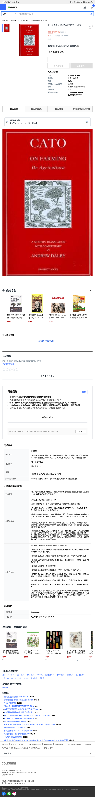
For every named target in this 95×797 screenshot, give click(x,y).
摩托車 (13, 678)
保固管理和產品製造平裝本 (13, 737)
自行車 (26, 678)
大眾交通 (40, 675)
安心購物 (88, 744)
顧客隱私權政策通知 (74, 744)
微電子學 (5, 687)
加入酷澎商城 (35, 747)
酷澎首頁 (5, 20)
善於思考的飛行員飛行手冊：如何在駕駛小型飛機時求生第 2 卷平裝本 (27, 715)
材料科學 (34, 678)
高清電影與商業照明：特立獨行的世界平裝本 (19, 712)
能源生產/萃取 (80, 675)
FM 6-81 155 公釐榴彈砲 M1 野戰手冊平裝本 (19, 718)
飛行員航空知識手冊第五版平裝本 (15, 721)
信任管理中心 (59, 744)
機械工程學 (30, 675)
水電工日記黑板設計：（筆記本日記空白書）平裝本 (21, 709)
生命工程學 (60, 675)
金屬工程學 (20, 675)
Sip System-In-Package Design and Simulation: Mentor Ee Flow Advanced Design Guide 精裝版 (36, 740)
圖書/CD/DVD (15, 20)
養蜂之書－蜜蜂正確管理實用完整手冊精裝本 (19, 706)
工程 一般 (5, 678)
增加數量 (56, 60)
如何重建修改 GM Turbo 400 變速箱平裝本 (18, 731)
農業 (46, 20)
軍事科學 (11, 675)
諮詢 (84, 392)
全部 (4, 14)
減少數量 (56, 58)
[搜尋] (91, 14)
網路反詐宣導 (48, 747)
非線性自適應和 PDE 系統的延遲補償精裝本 (18, 700)
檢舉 (80, 431)
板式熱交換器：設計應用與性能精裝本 (17, 734)
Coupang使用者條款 (34, 744)
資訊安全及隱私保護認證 (19, 747)
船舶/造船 (70, 675)
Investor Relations (17, 744)
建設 (3, 675)
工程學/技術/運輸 (36, 20)
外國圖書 (25, 20)
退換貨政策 (48, 744)
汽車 (19, 678)
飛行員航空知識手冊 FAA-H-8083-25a (16, 697)
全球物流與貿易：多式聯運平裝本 (15, 728)
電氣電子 (43, 678)
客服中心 (84, 2)
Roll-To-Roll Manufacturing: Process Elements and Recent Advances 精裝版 (29, 725)
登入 (71, 2)
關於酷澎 (5, 744)
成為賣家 (91, 2)
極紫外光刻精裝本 (10, 703)
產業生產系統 (49, 675)
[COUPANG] (9, 764)
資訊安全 (5, 747)
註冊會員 (77, 2)
